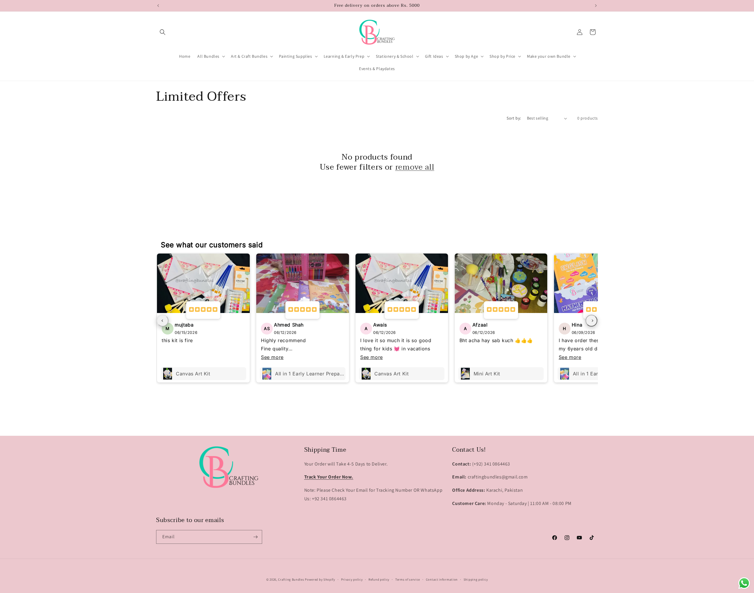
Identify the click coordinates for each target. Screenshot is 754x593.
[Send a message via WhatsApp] (744, 583)
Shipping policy (476, 579)
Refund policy (378, 579)
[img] (203, 310)
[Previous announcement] (158, 5)
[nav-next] (591, 321)
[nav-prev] (162, 321)
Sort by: (514, 118)
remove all (414, 167)
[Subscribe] (255, 537)
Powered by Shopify (320, 579)
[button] (162, 32)
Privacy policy (352, 579)
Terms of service (407, 579)
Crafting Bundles (291, 579)
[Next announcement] (595, 5)
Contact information (442, 579)
